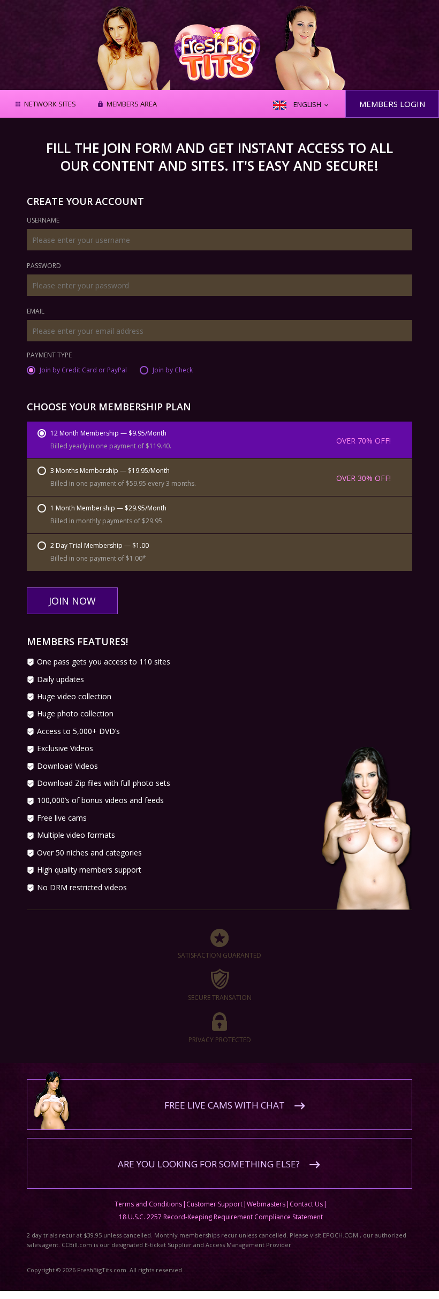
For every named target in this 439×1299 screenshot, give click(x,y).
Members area (132, 104)
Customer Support (214, 1204)
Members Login (392, 103)
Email (35, 312)
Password (44, 266)
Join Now (72, 600)
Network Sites (50, 104)
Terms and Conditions (148, 1204)
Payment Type (49, 356)
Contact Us (306, 1204)
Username (43, 221)
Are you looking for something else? (209, 1164)
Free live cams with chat (224, 1105)
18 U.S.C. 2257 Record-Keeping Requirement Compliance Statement (221, 1216)
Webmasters (266, 1204)
